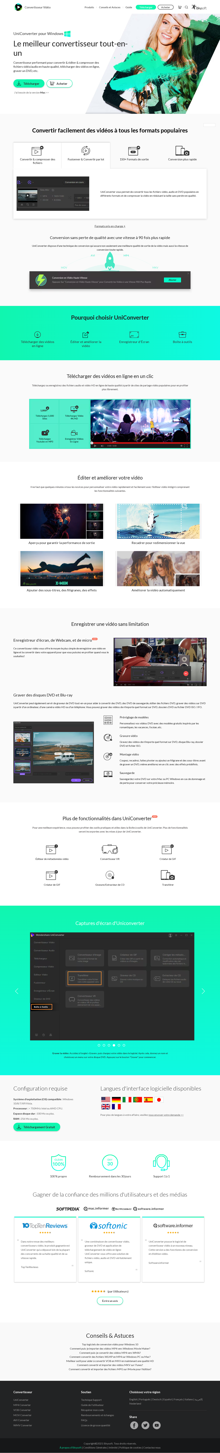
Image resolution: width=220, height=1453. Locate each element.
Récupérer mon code (92, 1409)
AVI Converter (21, 1420)
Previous (17, 991)
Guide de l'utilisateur (92, 1404)
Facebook (134, 1425)
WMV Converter (22, 1425)
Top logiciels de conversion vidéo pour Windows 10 (110, 1344)
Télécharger (146, 7)
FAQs (84, 1420)
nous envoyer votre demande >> (166, 1114)
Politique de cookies (130, 1447)
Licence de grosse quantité (95, 1425)
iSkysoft (199, 7)
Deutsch (156, 1399)
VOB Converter (22, 1409)
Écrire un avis (110, 1300)
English (133, 1399)
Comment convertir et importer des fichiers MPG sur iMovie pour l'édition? (110, 1369)
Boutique (179, 7)
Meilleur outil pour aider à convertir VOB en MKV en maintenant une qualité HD (110, 1360)
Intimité (113, 1447)
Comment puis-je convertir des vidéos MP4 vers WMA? (110, 1352)
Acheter (165, 7)
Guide (128, 7)
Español (167, 1399)
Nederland (135, 1403)
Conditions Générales (95, 1447)
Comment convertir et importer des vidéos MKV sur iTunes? (110, 1364)
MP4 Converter (22, 1404)
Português (144, 1399)
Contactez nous (152, 1447)
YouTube (157, 1425)
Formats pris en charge (110, 226)
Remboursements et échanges (97, 1415)
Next (202, 991)
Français (178, 1399)
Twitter (145, 1425)
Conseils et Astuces (109, 7)
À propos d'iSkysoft (70, 1447)
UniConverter (21, 1399)
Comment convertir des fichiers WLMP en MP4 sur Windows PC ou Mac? (110, 1356)
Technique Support (91, 1399)
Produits (89, 7)
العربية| (199, 1399)
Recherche (186, 7)
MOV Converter (22, 1415)
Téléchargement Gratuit (39, 1127)
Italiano (189, 1399)
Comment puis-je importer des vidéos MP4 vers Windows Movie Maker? (110, 1348)
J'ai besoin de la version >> (31, 92)
